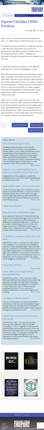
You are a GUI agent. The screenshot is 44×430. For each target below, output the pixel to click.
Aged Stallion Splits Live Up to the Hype (21, 186)
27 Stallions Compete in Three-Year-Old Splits (21, 238)
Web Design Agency (5, 427)
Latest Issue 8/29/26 (12, 264)
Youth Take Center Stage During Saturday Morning (18, 273)
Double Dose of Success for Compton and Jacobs (20, 317)
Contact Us (26, 415)
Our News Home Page (7, 15)
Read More (35, 165)
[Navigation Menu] (1, 8)
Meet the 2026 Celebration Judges (19, 212)
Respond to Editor (37, 125)
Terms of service (4, 424)
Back (3, 125)
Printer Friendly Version (20, 125)
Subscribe (17, 415)
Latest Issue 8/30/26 (12, 205)
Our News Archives (20, 15)
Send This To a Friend (35, 130)
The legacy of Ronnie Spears (16, 298)
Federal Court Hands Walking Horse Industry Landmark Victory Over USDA (21, 171)
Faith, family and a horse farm (16, 143)
